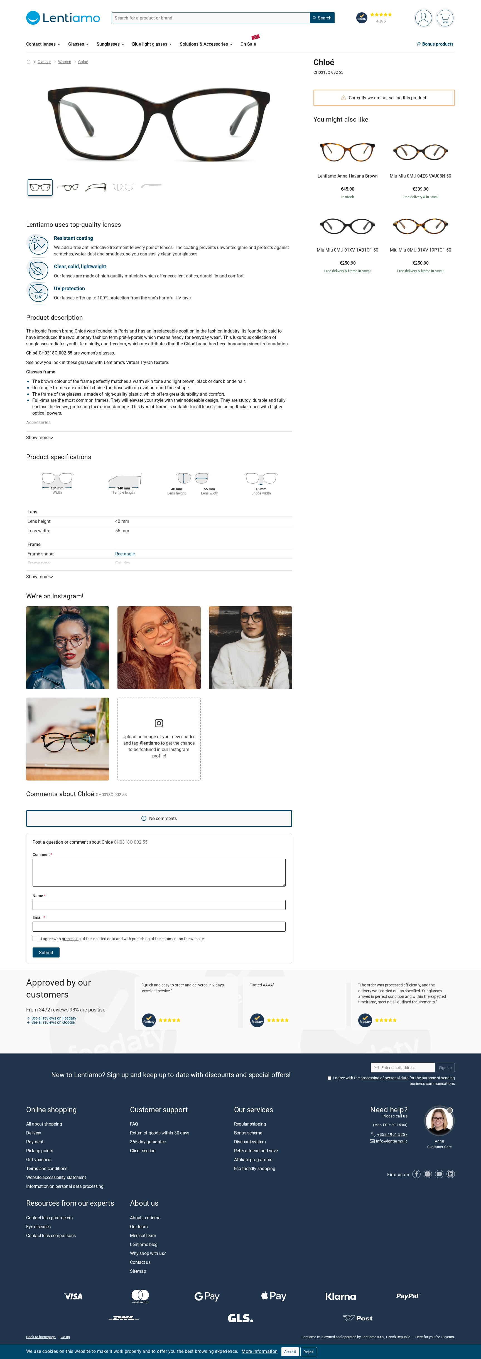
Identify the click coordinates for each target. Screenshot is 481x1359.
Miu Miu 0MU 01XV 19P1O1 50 (420, 250)
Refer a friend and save (256, 1151)
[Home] (28, 61)
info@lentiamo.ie (392, 1141)
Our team (139, 1226)
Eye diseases (38, 1226)
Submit (46, 952)
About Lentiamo (145, 1218)
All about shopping (44, 1124)
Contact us (140, 1262)
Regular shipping (250, 1124)
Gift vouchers (38, 1160)
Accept (290, 1351)
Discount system (250, 1142)
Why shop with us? (148, 1253)
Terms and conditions (46, 1169)
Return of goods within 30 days (159, 1133)
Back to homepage (41, 1337)
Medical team (143, 1235)
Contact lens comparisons (51, 1235)
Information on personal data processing (65, 1186)
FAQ (134, 1124)
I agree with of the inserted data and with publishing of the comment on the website (122, 938)
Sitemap (138, 1271)
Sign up (445, 1067)
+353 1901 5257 (392, 1134)
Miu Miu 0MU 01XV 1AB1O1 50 (347, 250)
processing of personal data (384, 1078)
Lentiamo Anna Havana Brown (348, 176)
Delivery (33, 1133)
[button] (40, 187)
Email (39, 917)
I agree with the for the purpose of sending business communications (394, 1080)
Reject (308, 1351)
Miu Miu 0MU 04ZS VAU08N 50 (420, 176)
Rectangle (125, 554)
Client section (143, 1151)
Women (64, 61)
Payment (34, 1142)
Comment (42, 854)
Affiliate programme (253, 1160)
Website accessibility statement (56, 1178)
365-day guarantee (148, 1142)
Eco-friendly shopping (254, 1169)
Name (39, 895)
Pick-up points (39, 1151)
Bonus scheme (248, 1133)
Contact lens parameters (49, 1218)
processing (71, 938)
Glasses (44, 61)
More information (260, 1351)
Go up (65, 1337)
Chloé (83, 61)
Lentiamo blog (144, 1244)
